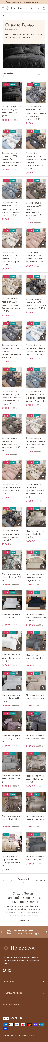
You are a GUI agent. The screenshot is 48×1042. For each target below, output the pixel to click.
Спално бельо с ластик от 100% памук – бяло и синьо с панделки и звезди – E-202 (11, 159)
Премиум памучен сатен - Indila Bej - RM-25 (35, 534)
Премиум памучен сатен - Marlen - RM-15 (35, 738)
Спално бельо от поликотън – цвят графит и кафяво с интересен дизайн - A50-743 (12, 397)
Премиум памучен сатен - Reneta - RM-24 (12, 577)
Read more (24, 920)
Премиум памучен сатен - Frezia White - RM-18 (11, 698)
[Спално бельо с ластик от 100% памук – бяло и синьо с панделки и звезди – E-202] (12, 139)
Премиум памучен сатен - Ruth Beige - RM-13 (35, 779)
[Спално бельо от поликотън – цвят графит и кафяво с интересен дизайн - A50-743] (12, 377)
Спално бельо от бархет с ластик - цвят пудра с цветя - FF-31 (12, 861)
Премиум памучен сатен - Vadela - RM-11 (35, 819)
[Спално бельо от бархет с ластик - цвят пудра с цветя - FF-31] (12, 842)
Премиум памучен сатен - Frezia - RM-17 (35, 698)
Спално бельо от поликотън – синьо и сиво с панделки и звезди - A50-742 (35, 396)
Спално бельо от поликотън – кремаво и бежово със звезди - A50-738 (35, 490)
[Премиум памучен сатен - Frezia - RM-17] (36, 681)
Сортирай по (8, 73)
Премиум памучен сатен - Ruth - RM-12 (11, 819)
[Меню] (2, 8)
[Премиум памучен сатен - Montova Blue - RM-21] (36, 600)
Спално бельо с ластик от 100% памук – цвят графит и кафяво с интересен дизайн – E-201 (36, 161)
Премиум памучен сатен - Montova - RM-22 (11, 617)
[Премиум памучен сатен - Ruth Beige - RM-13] (36, 762)
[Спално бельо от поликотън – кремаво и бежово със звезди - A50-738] (36, 470)
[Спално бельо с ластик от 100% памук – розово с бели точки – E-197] (36, 238)
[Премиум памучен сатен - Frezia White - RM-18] (12, 681)
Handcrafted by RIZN (26, 1036)
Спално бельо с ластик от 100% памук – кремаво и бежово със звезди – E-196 (11, 305)
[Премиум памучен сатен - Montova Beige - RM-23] (36, 560)
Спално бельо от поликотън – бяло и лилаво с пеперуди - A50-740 (36, 443)
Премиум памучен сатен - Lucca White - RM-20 (12, 657)
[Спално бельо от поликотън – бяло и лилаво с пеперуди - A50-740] (36, 424)
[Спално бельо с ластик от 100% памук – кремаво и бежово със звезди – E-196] (12, 285)
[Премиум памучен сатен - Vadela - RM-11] (36, 802)
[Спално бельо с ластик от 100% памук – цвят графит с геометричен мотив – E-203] (36, 92)
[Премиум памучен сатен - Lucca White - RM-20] (12, 641)
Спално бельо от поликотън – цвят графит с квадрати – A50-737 (12, 535)
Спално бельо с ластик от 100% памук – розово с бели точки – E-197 (35, 257)
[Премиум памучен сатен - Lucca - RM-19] (36, 641)
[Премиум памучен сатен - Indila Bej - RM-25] (36, 517)
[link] (10, 880)
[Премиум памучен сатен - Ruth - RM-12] (12, 802)
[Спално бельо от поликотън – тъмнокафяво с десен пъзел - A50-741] (12, 424)
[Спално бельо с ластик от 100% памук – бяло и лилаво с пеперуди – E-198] (12, 238)
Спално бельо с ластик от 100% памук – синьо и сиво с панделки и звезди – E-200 (11, 209)
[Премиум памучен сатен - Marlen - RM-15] (36, 721)
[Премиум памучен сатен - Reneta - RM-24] (12, 560)
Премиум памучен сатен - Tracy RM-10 (35, 858)
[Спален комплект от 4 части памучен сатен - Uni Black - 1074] (12, 92)
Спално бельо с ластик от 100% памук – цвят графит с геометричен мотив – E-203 (36, 113)
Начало (5, 16)
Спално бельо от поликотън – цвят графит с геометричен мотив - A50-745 (11, 351)
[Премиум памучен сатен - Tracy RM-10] (36, 842)
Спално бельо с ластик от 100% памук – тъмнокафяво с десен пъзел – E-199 (34, 210)
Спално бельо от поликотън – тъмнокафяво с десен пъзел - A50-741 (11, 444)
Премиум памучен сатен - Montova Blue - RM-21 (36, 617)
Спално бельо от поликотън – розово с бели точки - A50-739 (11, 489)
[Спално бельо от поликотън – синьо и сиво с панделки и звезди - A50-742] (36, 377)
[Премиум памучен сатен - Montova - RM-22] (12, 600)
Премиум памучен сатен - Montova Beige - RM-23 (35, 577)
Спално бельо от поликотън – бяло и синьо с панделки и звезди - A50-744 (35, 350)
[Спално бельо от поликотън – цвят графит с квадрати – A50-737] (12, 517)
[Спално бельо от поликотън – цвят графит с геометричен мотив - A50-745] (12, 331)
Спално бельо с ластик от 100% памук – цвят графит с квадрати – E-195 (36, 303)
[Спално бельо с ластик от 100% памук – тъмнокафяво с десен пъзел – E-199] (36, 189)
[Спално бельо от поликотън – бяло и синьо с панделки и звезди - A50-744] (36, 331)
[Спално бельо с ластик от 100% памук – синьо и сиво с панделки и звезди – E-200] (12, 189)
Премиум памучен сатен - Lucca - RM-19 (35, 658)
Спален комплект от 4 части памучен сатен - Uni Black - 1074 (11, 111)
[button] (44, 8)
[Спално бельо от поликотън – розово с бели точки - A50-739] (12, 470)
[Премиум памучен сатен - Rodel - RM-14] (12, 762)
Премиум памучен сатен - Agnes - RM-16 (11, 738)
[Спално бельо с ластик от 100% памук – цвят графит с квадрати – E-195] (36, 285)
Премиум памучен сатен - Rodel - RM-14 (11, 778)
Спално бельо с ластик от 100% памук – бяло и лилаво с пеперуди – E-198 (12, 258)
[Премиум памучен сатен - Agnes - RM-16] (12, 721)
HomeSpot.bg (13, 1036)
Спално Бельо (16, 16)
